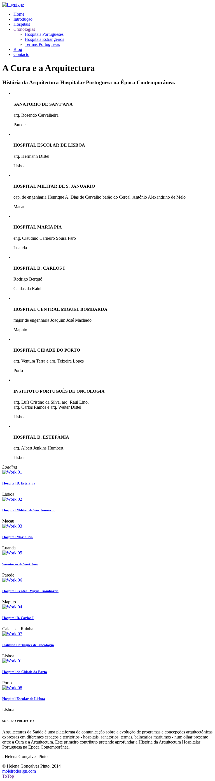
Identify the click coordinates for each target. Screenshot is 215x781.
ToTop (8, 776)
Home (18, 14)
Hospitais (21, 24)
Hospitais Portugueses (44, 34)
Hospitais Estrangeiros (44, 39)
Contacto (21, 54)
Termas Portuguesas (42, 44)
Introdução (22, 19)
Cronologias (24, 29)
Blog (17, 49)
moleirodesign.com (19, 771)
